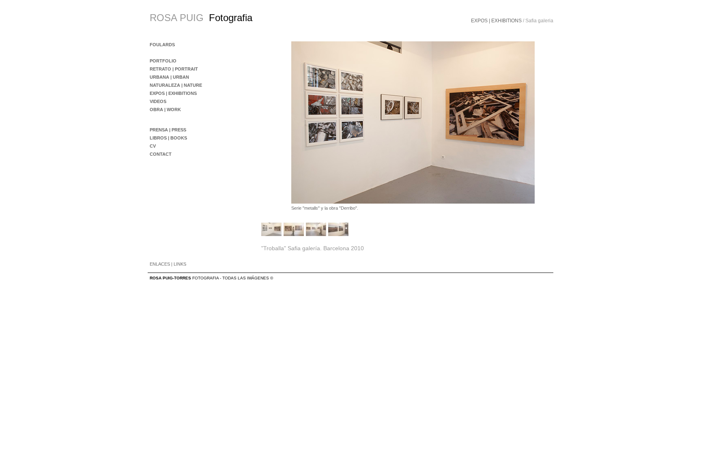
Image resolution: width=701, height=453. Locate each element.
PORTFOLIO (163, 60)
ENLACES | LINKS (168, 264)
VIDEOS (158, 101)
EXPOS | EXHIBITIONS (496, 21)
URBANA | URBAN (169, 77)
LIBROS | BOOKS (168, 137)
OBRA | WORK (165, 109)
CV (153, 146)
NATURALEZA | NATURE (176, 85)
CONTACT (161, 154)
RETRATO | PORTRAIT (174, 69)
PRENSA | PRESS (168, 129)
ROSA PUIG (177, 17)
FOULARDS (162, 44)
